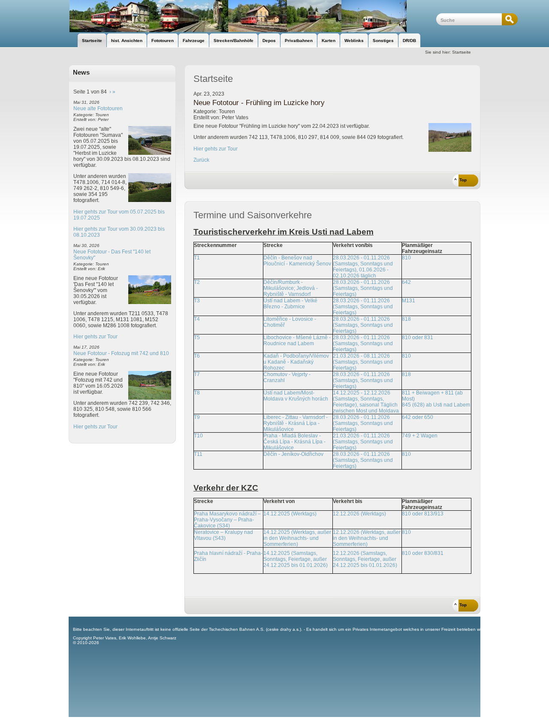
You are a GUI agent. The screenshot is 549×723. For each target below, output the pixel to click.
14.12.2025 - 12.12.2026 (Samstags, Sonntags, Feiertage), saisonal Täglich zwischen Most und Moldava (366, 402)
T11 (198, 454)
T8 (197, 393)
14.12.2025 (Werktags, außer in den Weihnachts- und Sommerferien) (297, 538)
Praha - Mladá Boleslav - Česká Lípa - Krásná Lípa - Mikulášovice (294, 442)
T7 (197, 374)
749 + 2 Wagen (419, 436)
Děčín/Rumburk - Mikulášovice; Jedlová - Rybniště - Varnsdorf (290, 288)
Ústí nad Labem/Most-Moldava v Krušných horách (295, 396)
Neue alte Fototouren (98, 108)
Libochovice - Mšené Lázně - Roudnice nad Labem (297, 340)
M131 (408, 301)
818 (406, 319)
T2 (197, 282)
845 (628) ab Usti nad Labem (436, 405)
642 (406, 282)
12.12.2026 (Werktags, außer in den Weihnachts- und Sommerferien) (367, 538)
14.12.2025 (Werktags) (290, 514)
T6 (197, 356)
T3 (197, 301)
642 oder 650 (417, 417)
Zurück (201, 160)
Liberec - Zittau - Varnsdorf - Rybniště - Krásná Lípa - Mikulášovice (295, 423)
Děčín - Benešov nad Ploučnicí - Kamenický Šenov (297, 261)
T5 (197, 337)
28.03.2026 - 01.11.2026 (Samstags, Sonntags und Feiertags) (363, 288)
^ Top (460, 180)
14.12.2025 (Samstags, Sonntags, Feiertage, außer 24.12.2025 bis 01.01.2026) (295, 559)
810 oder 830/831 (422, 553)
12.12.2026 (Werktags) (359, 514)
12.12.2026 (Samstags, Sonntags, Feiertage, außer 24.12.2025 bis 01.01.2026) (365, 559)
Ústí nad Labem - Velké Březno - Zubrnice (290, 304)
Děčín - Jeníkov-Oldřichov (293, 454)
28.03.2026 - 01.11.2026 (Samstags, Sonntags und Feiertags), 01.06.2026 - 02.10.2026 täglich (363, 267)
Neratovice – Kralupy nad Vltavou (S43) (223, 535)
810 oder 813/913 (422, 514)
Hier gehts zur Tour (95, 337)
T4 (197, 319)
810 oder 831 (417, 337)
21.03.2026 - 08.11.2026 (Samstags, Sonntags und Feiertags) (363, 362)
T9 (197, 417)
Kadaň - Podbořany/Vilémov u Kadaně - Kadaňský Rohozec (296, 362)
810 (406, 258)
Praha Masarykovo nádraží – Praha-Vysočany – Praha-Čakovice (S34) (227, 520)
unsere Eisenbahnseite (252, 16)
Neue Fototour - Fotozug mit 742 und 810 (121, 353)
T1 (197, 258)
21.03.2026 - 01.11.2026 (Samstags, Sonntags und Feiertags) (363, 442)
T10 (198, 436)
